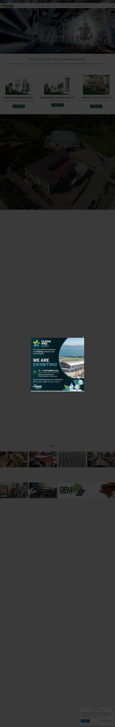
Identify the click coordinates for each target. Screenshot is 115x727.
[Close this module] (83, 337)
